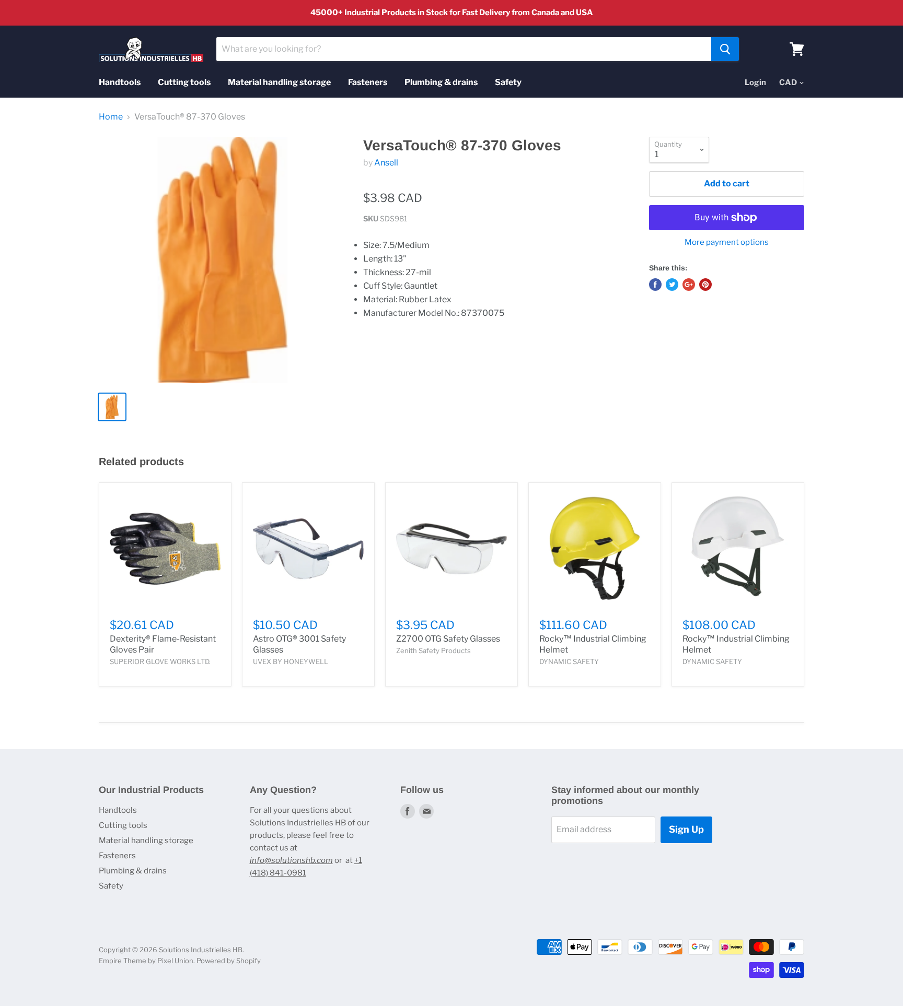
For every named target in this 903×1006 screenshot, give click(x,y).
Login (755, 82)
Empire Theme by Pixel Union (146, 960)
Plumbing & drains (441, 82)
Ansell (386, 163)
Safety (508, 82)
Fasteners (367, 82)
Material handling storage (279, 82)
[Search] (725, 49)
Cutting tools (184, 82)
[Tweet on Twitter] (672, 284)
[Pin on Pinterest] (705, 284)
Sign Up (686, 829)
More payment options (727, 242)
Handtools (120, 82)
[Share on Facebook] (655, 284)
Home (111, 117)
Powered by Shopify (228, 960)
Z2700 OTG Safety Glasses (448, 639)
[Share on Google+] (688, 284)
